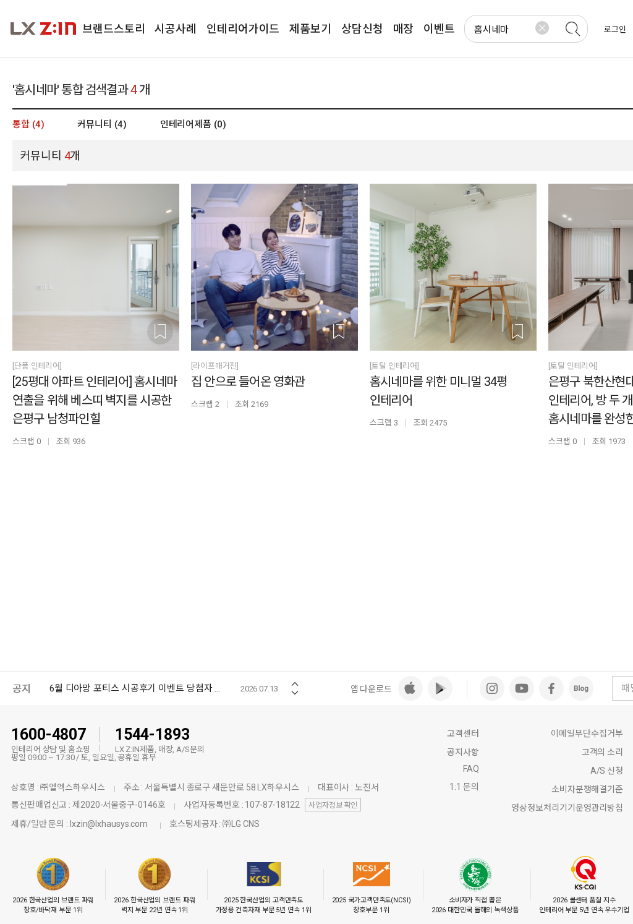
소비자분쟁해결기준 (587, 789)
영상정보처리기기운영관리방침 (567, 808)
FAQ (471, 769)
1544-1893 (152, 734)
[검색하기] (572, 29)
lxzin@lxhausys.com (109, 824)
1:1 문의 (463, 787)
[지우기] (542, 28)
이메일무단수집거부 (587, 733)
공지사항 (463, 752)
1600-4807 (48, 734)
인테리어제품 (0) (193, 124)
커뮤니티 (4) (101, 124)
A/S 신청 (606, 771)
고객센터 (463, 733)
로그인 (615, 29)
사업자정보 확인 (332, 805)
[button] (295, 680)
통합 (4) (28, 124)
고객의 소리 (602, 752)
